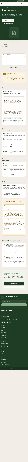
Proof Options (4, 345)
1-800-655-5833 (6, 316)
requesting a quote (13, 194)
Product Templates (5, 346)
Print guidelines (8, 7)
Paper (2, 348)
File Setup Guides (4, 343)
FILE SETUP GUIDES (14, 67)
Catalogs (3, 330)
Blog (2, 361)
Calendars (3, 334)
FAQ (2, 353)
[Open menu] (2, 4)
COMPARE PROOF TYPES (8, 20)
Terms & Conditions (5, 364)
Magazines (3, 332)
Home (3, 7)
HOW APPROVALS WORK (8, 23)
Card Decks (3, 335)
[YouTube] (2, 322)
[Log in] (24, 4)
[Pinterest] (7, 322)
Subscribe (14, 304)
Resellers (3, 351)
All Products (3, 338)
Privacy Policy (4, 362)
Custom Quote (4, 337)
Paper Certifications (5, 350)
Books (2, 329)
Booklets (3, 327)
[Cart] (26, 4)
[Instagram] (10, 322)
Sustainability (3, 359)
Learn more (20, 1)
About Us (3, 357)
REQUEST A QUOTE (14, 283)
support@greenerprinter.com (14, 286)
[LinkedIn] (5, 322)
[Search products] (21, 4)
